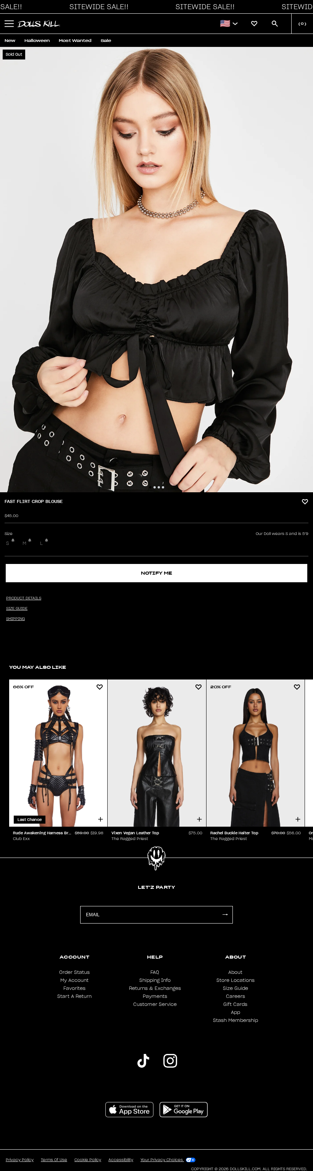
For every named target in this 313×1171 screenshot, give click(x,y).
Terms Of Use (54, 1160)
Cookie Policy (87, 1160)
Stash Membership (235, 1020)
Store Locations (235, 980)
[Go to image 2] (154, 487)
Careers (235, 996)
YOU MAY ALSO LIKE (37, 667)
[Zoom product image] (156, 269)
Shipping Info (155, 980)
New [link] (10, 40)
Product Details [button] (23, 598)
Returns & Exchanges (155, 988)
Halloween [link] (37, 40)
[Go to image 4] (163, 487)
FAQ (154, 972)
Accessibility (120, 1160)
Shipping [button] (15, 619)
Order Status (74, 972)
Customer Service (155, 1004)
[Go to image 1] (150, 487)
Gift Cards (235, 1004)
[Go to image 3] (159, 487)
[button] (97, 7)
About (235, 972)
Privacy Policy (20, 1160)
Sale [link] (106, 40)
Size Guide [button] (16, 608)
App (235, 1012)
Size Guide (235, 988)
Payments (155, 996)
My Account (74, 980)
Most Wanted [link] (75, 40)
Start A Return (74, 996)
